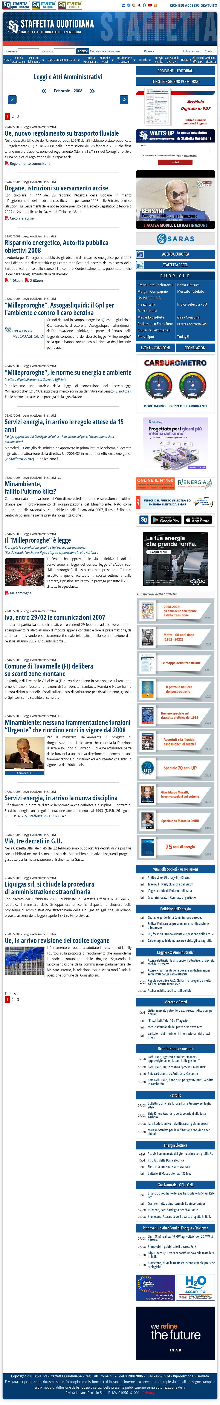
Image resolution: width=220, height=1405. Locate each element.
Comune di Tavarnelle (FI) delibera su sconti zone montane (49, 669)
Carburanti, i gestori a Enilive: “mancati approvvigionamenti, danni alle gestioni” (174, 1059)
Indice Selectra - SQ (192, 304)
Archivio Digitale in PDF (195, 110)
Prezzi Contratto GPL (192, 324)
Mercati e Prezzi (175, 1002)
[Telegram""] (128, 5)
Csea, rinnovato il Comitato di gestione (172, 898)
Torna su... (12, 993)
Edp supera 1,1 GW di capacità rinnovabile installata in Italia (181, 1255)
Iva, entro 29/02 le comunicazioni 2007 (55, 617)
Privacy (148, 1392)
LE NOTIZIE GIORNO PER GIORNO (175, 81)
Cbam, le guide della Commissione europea (175, 918)
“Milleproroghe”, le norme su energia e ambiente (68, 372)
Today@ (183, 336)
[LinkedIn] (123, 5)
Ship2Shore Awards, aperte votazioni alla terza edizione (177, 1115)
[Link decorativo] (157, 107)
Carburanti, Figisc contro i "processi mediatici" (177, 1067)
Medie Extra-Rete (151, 317)
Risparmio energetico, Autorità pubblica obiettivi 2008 (56, 246)
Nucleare (186, 60)
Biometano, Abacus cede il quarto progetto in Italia (180, 1217)
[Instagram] (133, 5)
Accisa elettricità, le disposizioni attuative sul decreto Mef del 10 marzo (181, 962)
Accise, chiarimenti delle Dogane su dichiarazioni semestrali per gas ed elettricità (179, 972)
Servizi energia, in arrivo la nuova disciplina (61, 797)
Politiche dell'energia (175, 909)
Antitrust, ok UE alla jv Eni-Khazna (169, 878)
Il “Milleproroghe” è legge (38, 540)
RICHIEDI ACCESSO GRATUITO (193, 5)
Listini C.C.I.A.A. (150, 298)
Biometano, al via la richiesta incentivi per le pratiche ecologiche (181, 1265)
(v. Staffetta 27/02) (19, 459)
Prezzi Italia (146, 304)
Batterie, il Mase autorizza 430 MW (169, 1174)
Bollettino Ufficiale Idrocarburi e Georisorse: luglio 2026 (179, 1105)
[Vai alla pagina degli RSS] (155, 5)
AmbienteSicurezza (210, 60)
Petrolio (143, 60)
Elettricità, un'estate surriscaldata (169, 1167)
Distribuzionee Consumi (124, 60)
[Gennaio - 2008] (44, 91)
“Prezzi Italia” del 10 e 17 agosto (168, 1021)
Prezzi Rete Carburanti (155, 285)
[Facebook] (144, 5)
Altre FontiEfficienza (198, 60)
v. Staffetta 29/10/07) (42, 816)
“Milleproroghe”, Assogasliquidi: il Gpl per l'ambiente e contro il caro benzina (59, 308)
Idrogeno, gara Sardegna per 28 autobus (173, 1210)
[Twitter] (139, 5)
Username (11, 51)
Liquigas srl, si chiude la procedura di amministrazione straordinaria (49, 887)
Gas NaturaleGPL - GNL (172, 60)
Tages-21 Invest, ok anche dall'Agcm (170, 884)
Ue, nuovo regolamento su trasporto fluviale (62, 133)
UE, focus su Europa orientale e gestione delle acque (181, 934)
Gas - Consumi (188, 317)
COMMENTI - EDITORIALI (175, 71)
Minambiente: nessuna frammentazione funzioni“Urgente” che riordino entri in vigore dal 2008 (68, 725)
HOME (7, 60)
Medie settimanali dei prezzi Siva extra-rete (175, 1027)
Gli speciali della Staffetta (157, 594)
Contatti (210, 51)
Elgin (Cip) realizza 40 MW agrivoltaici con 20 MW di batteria (180, 1238)
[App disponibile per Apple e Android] (175, 520)
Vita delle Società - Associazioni (175, 869)
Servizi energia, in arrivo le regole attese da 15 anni (64, 425)
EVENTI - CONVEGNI (155, 348)
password (47, 51)
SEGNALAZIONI (195, 348)
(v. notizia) (123, 391)
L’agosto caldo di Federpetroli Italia (170, 891)
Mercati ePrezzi (105, 60)
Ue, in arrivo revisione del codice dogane (57, 940)
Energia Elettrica (175, 1145)
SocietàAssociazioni (19, 60)
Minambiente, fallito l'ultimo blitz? (30, 487)
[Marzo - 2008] (92, 91)
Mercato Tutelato (190, 291)
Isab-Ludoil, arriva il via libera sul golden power (178, 1124)
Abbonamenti (191, 51)
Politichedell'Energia (34, 60)
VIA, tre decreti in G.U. (33, 840)
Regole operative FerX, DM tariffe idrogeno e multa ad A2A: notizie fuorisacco (179, 982)
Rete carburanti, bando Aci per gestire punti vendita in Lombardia (180, 1082)
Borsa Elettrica (188, 285)
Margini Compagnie (153, 291)
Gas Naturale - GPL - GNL (175, 1185)
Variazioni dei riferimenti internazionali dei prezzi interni (179, 1035)
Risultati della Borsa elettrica (166, 1160)
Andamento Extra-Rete (155, 324)
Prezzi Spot (146, 336)
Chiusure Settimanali (154, 330)
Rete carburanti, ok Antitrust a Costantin (173, 1074)
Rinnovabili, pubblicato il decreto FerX (172, 1247)
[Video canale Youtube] (150, 5)
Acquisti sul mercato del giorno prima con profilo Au (180, 1154)
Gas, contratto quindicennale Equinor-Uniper (176, 1204)
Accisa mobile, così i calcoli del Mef (170, 991)
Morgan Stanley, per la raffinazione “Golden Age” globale (179, 1132)
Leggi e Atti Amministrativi (175, 952)
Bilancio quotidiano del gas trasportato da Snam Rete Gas (181, 1195)
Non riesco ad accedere (105, 51)
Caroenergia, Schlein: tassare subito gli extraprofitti (180, 941)
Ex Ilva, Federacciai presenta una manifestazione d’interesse (178, 925)
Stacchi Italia (147, 311)
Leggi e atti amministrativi (62, 60)
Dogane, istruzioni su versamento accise (56, 187)
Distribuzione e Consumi (175, 1048)
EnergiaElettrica (158, 60)
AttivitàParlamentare (90, 60)
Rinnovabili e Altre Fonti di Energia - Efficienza (175, 1228)
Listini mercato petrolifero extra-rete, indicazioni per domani (181, 1012)
